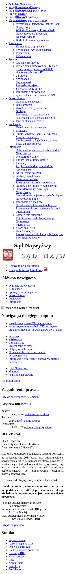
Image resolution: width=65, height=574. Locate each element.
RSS (11, 559)
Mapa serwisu (17, 20)
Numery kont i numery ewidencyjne (36, 185)
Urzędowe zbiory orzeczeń (31, 108)
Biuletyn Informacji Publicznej (26, 270)
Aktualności (15, 43)
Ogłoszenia (22, 221)
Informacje (15, 146)
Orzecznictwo (17, 98)
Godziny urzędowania (28, 176)
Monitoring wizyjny (27, 156)
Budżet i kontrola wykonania (32, 40)
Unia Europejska (25, 231)
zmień (37, 414)
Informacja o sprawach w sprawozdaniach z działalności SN (35, 93)
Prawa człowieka (25, 227)
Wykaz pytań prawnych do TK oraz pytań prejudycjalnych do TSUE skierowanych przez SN (36, 69)
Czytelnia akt (23, 82)
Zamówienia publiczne (29, 214)
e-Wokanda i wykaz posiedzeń (33, 49)
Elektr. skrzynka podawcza (24, 550)
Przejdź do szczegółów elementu (20, 396)
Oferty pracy (23, 224)
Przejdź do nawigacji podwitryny (27, 10)
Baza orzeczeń (24, 104)
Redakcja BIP (17, 553)
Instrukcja (14, 566)
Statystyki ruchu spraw (29, 88)
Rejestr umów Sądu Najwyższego (35, 218)
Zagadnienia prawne (27, 62)
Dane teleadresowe (27, 179)
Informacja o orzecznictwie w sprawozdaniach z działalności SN (35, 116)
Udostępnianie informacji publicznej (36, 205)
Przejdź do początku (13, 525)
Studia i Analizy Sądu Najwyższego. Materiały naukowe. (37, 135)
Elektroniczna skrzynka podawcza (35, 182)
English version (24, 265)
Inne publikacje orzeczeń (30, 120)
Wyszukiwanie (17, 540)
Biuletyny (21, 111)
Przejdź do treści (18, 13)
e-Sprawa (21, 75)
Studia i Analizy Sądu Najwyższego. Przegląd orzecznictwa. (37, 142)
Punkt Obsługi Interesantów (32, 159)
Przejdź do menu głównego (24, 7)
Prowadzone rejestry (27, 85)
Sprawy (13, 59)
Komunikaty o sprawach (30, 46)
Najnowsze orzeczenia (29, 101)
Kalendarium (23, 56)
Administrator (16, 562)
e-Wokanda (22, 78)
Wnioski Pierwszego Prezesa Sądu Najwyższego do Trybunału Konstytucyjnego (35, 33)
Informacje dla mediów (29, 201)
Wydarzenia (22, 53)
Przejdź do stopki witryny (23, 17)
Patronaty (21, 163)
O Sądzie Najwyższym (22, 4)
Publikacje (15, 124)
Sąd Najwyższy (19, 368)
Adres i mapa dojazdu (28, 172)
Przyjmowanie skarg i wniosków (34, 166)
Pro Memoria (16, 569)
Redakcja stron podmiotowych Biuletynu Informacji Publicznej (39, 236)
